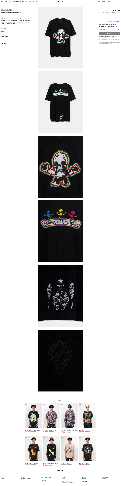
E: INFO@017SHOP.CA (26, 478)
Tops (59, 400)
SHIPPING (44, 478)
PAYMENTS (44, 481)
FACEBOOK (84, 480)
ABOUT (63, 478)
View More (60, 470)
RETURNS (44, 480)
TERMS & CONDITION (66, 480)
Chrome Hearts (6, 10)
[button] (109, 13)
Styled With (53, 400)
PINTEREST (84, 481)
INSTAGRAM (84, 478)
